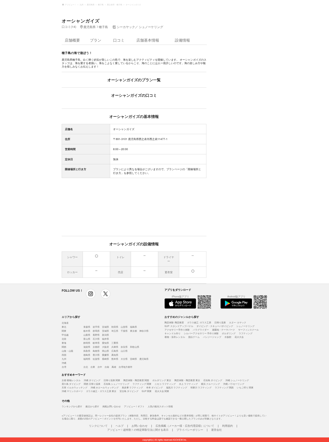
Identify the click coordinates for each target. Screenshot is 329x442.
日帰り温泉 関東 (112, 380)
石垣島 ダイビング (212, 380)
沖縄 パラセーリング (233, 383)
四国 (64, 354)
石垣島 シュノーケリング (116, 383)
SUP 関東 (147, 391)
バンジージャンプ (212, 336)
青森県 (86, 326)
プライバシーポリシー (189, 430)
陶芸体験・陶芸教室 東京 (187, 380)
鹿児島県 (144, 358)
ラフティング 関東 (142, 383)
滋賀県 (86, 346)
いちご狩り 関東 (245, 387)
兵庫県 (114, 346)
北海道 (65, 322)
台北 (85, 366)
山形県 (124, 326)
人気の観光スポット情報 (160, 406)
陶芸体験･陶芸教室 (174, 322)
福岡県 (86, 358)
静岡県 (86, 342)
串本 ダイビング (154, 387)
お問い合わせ (140, 426)
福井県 (105, 338)
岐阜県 (96, 342)
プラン (95, 40)
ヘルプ (120, 426)
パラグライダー (201, 329)
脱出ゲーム (194, 336)
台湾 (64, 366)
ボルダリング (229, 333)
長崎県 (105, 358)
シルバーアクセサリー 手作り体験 (201, 333)
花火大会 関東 (162, 391)
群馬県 (96, 330)
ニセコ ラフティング (165, 383)
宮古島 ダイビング (129, 391)
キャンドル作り (172, 333)
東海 (64, 342)
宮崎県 (133, 358)
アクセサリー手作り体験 (177, 329)
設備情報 (182, 40)
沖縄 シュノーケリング (237, 380)
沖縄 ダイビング (92, 380)
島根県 (96, 350)
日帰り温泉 (220, 322)
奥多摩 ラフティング (132, 387)
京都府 (96, 346)
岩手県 (96, 326)
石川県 (96, 338)
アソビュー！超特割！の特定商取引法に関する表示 (137, 430)
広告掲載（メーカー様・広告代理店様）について (185, 426)
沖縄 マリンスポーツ (72, 391)
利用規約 (227, 426)
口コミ (119, 40)
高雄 (114, 366)
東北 (64, 326)
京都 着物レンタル (71, 380)
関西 (64, 346)
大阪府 (105, 346)
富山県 (86, 338)
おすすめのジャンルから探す (181, 317)
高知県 (114, 354)
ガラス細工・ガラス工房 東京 (101, 391)
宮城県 (105, 326)
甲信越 (65, 334)
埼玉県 (114, 330)
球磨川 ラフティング (201, 387)
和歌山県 (134, 346)
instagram (90, 294)
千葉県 (124, 330)
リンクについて (98, 426)
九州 (64, 358)
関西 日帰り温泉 (92, 383)
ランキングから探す (72, 406)
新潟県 (105, 334)
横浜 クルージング (210, 383)
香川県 (96, 354)
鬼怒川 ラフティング (176, 387)
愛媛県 (105, 354)
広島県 (114, 350)
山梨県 (86, 334)
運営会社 (216, 430)
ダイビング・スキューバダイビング (214, 326)
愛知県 (105, 342)
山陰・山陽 (67, 350)
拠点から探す (92, 406)
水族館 (227, 336)
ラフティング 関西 (224, 387)
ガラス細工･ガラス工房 (199, 322)
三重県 (114, 342)
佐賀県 (96, 358)
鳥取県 (86, 350)
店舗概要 (72, 40)
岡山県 (105, 350)
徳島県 (86, 354)
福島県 (133, 326)
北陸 (64, 338)
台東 (92, 366)
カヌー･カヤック (237, 322)
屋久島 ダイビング (71, 383)
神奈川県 (144, 330)
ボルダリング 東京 (161, 380)
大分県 (124, 358)
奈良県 (124, 346)
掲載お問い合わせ (111, 406)
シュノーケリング (245, 326)
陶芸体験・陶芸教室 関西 (136, 380)
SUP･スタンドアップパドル (178, 326)
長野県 (96, 334)
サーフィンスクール (248, 329)
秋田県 (114, 326)
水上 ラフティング (188, 383)
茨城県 (105, 330)
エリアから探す (71, 317)
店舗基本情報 (147, 40)
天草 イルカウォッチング (74, 387)
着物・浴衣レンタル (174, 336)
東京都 (133, 330)
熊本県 (114, 358)
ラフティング (245, 333)
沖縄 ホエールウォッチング (105, 387)
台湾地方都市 (125, 366)
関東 (64, 330)
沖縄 (64, 362)
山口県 (124, 350)
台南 (107, 366)
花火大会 (239, 336)
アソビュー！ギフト (134, 406)
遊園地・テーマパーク (223, 329)
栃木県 (86, 330)
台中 (99, 366)
